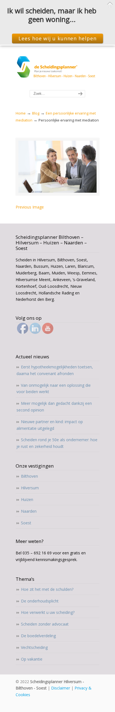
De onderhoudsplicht (40, 601)
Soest (26, 522)
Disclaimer (60, 688)
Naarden (29, 511)
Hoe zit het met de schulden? (47, 589)
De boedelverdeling (38, 635)
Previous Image (30, 207)
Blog (35, 113)
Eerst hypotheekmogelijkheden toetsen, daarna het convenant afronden (54, 370)
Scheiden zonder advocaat (45, 624)
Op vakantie (31, 659)
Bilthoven (29, 476)
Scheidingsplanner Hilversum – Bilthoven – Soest (57, 68)
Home (21, 113)
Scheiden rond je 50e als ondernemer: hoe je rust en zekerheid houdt (56, 443)
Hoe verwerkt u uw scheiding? (48, 612)
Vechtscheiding (34, 647)
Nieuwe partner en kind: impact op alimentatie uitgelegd (49, 425)
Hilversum (30, 487)
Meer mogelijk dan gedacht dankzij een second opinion (54, 407)
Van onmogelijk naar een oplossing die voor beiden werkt (53, 389)
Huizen (27, 499)
